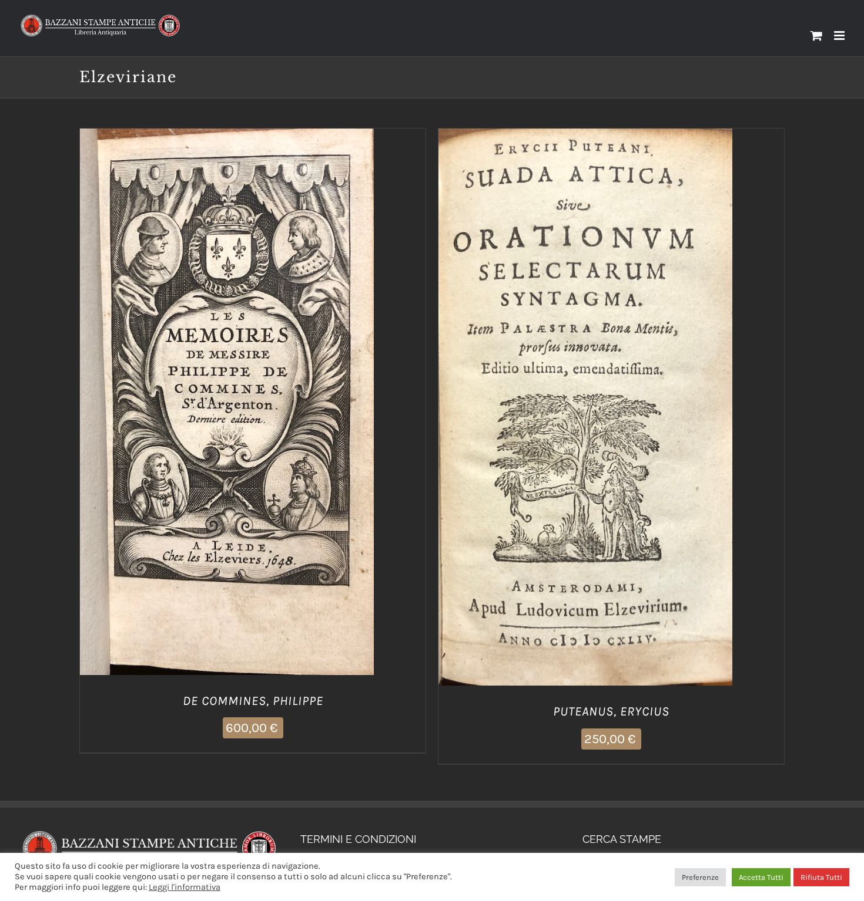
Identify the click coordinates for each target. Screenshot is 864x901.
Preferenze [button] (700, 877)
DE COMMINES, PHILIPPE (253, 700)
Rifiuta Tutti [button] (821, 877)
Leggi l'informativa (184, 887)
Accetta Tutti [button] (761, 877)
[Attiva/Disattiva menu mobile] (840, 35)
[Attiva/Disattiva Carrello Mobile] (816, 35)
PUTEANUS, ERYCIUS (611, 711)
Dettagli (286, 404)
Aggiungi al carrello (197, 404)
